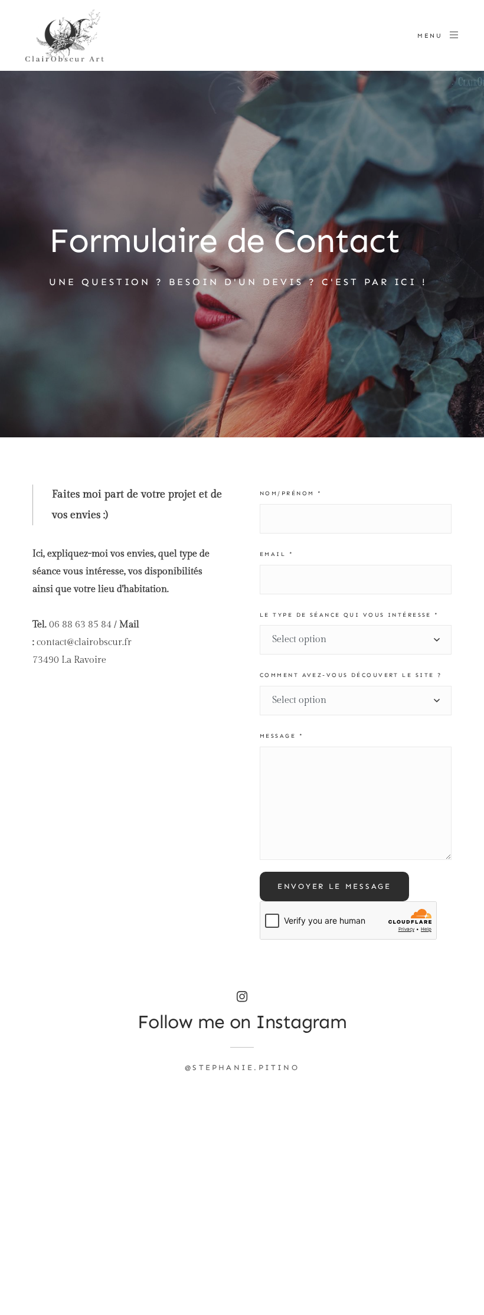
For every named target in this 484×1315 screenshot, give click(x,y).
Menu (429, 36)
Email (276, 554)
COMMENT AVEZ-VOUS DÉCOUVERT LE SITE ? (351, 675)
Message (281, 736)
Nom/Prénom (291, 493)
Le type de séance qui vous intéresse (349, 615)
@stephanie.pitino (242, 1067)
